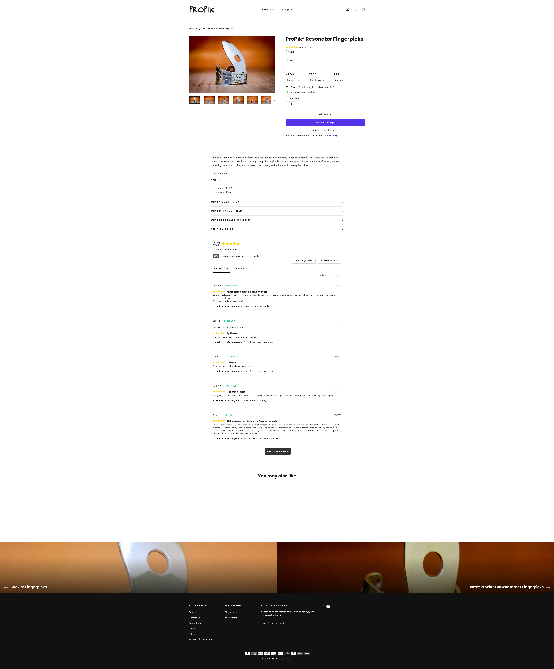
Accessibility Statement (200, 639)
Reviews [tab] (218, 268)
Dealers (193, 628)
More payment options (325, 130)
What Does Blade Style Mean (232, 220)
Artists (192, 634)
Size (337, 74)
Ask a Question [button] (305, 260)
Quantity (292, 99)
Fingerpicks (267, 9)
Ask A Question (222, 229)
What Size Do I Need (225, 201)
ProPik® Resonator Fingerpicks (227, 306)
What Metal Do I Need (226, 211)
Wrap (312, 74)
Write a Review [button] (331, 260)
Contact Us (194, 617)
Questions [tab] (240, 268)
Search (192, 612)
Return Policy (196, 623)
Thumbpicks (286, 9)
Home (191, 28)
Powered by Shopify (284, 659)
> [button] (278, 451)
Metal (290, 74)
